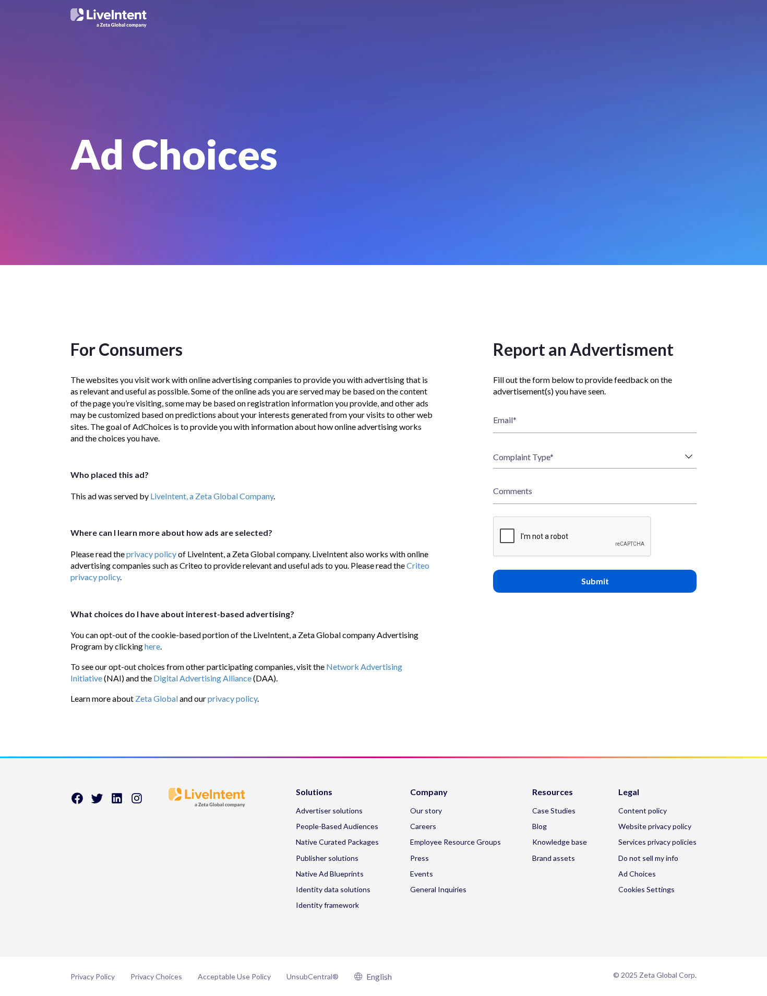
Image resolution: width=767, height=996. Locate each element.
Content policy (642, 810)
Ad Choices (637, 873)
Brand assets (553, 858)
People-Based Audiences (337, 826)
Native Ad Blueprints (330, 873)
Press (419, 858)
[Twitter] (97, 802)
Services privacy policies (657, 841)
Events (421, 873)
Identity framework (327, 905)
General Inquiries (438, 889)
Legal (628, 792)
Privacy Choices (156, 976)
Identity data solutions (333, 889)
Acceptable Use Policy (234, 976)
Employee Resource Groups (455, 841)
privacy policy (151, 554)
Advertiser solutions (329, 810)
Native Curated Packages (337, 841)
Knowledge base (559, 841)
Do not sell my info (648, 858)
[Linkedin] (117, 802)
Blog (539, 826)
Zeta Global (156, 698)
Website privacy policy (654, 826)
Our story (426, 810)
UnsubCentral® (312, 976)
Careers (423, 826)
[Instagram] (136, 802)
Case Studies (554, 810)
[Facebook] (77, 802)
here (152, 646)
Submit (595, 581)
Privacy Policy (92, 976)
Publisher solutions (327, 858)
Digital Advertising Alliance (202, 678)
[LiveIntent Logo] (383, 18)
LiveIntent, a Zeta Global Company (211, 496)
